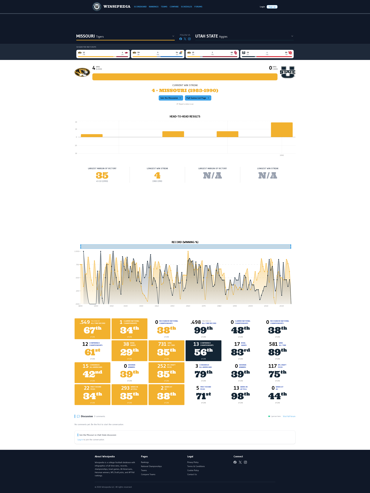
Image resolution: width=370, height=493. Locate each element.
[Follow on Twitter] (185, 39)
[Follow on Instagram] (189, 39)
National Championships (151, 466)
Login (262, 6)
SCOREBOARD (140, 6)
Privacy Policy (192, 462)
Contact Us (192, 474)
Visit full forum (289, 416)
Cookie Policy (193, 470)
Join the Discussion (169, 98)
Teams (144, 470)
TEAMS (164, 6)
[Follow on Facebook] (180, 39)
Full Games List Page (196, 98)
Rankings (145, 462)
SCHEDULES (186, 6)
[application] (185, 139)
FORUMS (198, 6)
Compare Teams (148, 474)
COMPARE (174, 6)
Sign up (272, 6)
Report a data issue (186, 104)
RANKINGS (154, 6)
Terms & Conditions (196, 466)
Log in (80, 439)
